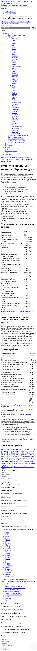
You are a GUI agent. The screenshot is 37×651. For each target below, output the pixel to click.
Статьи (7, 596)
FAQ (6, 152)
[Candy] (7, 547)
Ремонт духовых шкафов (16, 139)
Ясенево (15, 118)
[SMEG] (7, 569)
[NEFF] (7, 564)
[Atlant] (7, 540)
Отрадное (15, 132)
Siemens (14, 76)
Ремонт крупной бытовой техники (12, 157)
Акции (7, 149)
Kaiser (14, 64)
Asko (13, 45)
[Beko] (7, 541)
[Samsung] (8, 566)
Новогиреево (16, 102)
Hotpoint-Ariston (21, 449)
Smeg (14, 78)
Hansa (14, 61)
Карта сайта (8, 600)
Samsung (15, 75)
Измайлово (15, 120)
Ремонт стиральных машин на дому (15, 158)
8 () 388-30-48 (17, 610)
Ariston (14, 38)
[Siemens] (8, 567)
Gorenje (14, 59)
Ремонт (7, 33)
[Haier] (7, 557)
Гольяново (15, 130)
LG (13, 68)
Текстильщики (17, 126)
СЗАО (14, 101)
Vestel (14, 83)
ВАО (13, 92)
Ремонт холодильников (15, 137)
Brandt (14, 49)
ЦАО (13, 87)
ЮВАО (14, 94)
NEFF (14, 71)
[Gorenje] (8, 552)
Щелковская (16, 133)
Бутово (14, 113)
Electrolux (15, 56)
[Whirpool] (8, 571)
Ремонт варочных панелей (17, 142)
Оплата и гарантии (11, 151)
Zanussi (14, 82)
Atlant (14, 43)
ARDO (6, 449)
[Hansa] (7, 555)
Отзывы (7, 147)
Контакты (8, 154)
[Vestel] (7, 574)
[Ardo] (7, 534)
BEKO (7, 451)
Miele (14, 69)
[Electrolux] (8, 550)
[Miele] (7, 562)
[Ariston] (8, 536)
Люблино (15, 111)
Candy (14, 52)
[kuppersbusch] (9, 576)
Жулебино (15, 128)
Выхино (14, 116)
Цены (6, 144)
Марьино (15, 104)
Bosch (14, 50)
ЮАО (14, 95)
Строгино (15, 109)
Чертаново (15, 107)
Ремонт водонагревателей (16, 140)
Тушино (14, 123)
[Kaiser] (7, 559)
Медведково (16, 114)
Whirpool (15, 80)
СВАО (14, 90)
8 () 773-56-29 (10, 13)
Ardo (13, 42)
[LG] (6, 560)
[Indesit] (7, 553)
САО (13, 88)
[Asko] (7, 538)
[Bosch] (7, 545)
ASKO (29, 449)
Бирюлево (15, 125)
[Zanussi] (8, 572)
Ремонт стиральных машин (17, 35)
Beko (13, 47)
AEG (13, 40)
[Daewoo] (8, 548)
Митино (14, 106)
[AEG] (7, 533)
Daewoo (14, 54)
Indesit (14, 73)
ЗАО (13, 99)
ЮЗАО (14, 97)
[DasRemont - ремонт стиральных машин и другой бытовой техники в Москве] (18, 3)
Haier (13, 62)
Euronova (15, 57)
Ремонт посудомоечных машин (18, 135)
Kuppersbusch (16, 66)
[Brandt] (7, 543)
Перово (14, 121)
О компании (9, 145)
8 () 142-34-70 (10, 12)
